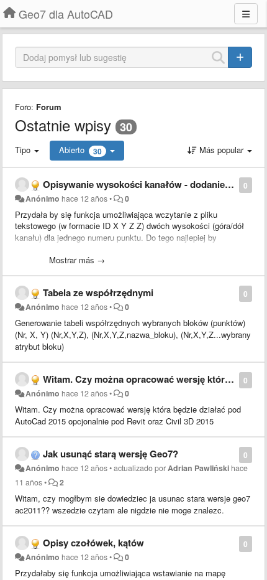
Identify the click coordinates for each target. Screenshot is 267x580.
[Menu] (246, 13)
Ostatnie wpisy (63, 125)
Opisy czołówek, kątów (93, 543)
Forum (48, 107)
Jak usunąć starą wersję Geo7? (110, 454)
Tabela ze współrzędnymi (98, 292)
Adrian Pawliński (198, 468)
